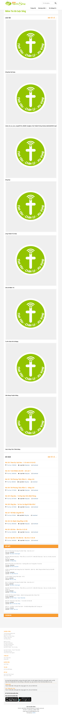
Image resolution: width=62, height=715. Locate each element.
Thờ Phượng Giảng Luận (9, 633)
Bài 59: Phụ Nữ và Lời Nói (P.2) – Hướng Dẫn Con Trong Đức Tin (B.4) (23, 563)
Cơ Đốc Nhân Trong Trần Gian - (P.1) (14, 576)
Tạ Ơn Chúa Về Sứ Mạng (11, 341)
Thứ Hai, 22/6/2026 (11, 532)
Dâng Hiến (6, 659)
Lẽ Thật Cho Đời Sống (9, 644)
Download (35, 465)
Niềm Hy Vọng (13, 579)
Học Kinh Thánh (7, 634)
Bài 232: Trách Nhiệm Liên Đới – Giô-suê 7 (17, 471)
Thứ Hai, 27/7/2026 (11, 490)
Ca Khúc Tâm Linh (14, 609)
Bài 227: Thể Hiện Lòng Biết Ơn (14, 513)
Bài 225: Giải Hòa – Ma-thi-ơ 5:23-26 (16, 529)
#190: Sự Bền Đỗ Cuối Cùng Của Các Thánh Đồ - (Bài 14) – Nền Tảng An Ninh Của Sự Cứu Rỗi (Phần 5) (29, 570)
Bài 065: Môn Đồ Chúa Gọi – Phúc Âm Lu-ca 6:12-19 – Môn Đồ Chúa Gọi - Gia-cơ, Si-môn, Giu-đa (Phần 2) (30, 557)
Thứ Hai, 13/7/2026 (11, 507)
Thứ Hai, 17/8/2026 (11, 465)
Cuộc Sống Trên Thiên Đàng (12, 449)
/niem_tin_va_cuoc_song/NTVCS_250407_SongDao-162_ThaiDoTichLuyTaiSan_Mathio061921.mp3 (31, 126)
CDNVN (33, 712)
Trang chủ (33, 8)
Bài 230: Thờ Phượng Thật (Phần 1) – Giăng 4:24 (19, 488)
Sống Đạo (7, 180)
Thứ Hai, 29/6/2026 (11, 523)
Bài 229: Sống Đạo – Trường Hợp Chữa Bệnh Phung (20, 496)
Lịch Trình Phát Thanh (9, 674)
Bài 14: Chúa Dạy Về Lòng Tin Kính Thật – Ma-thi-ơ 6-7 (19, 551)
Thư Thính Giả (7, 657)
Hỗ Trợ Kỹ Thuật (7, 675)
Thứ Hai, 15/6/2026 (11, 540)
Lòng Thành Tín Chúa (11, 233)
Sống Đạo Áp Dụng (10, 72)
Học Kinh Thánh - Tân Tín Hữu (11, 647)
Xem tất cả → (52, 18)
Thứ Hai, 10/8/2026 (11, 473)
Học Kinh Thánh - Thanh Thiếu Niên (17, 597)
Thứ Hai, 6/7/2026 (11, 515)
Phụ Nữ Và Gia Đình (8, 643)
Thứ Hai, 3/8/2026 (11, 481)
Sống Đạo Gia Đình (8, 645)
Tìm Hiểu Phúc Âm (14, 573)
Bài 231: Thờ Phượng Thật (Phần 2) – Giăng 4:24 (19, 479)
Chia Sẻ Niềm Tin (9, 287)
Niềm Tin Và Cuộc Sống (15, 603)
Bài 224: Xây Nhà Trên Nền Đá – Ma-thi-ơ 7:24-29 (20, 538)
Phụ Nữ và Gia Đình (14, 566)
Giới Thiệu (6, 664)
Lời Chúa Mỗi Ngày (8, 669)
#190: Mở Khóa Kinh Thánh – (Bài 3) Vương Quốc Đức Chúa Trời (22, 595)
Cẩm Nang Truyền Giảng (11, 395)
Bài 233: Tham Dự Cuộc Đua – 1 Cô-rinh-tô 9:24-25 (20, 462)
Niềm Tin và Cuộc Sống (9, 636)
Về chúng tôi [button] (52, 8)
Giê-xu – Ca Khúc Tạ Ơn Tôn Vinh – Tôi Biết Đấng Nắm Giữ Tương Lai (23, 606)
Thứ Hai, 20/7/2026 (11, 498)
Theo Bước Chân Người (15, 553)
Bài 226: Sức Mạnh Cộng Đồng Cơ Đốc (16, 521)
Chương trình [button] (42, 8)
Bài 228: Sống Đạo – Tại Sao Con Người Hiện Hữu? (20, 504)
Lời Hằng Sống (13, 560)
